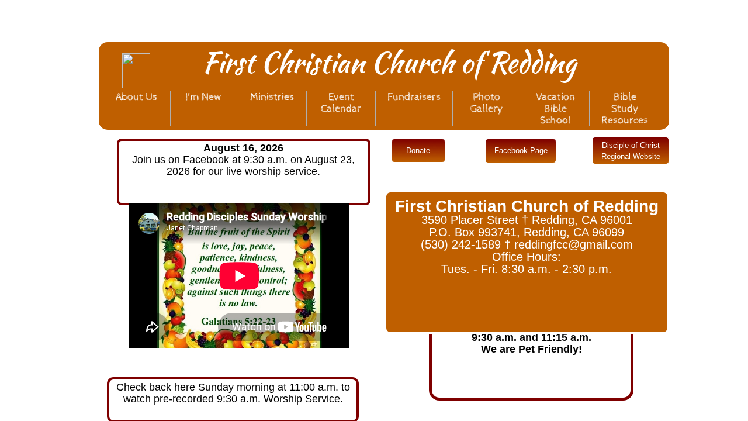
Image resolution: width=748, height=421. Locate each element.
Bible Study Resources (624, 108)
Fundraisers (414, 97)
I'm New (203, 97)
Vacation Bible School (555, 108)
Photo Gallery (486, 103)
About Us (136, 97)
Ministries (272, 97)
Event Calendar (341, 103)
